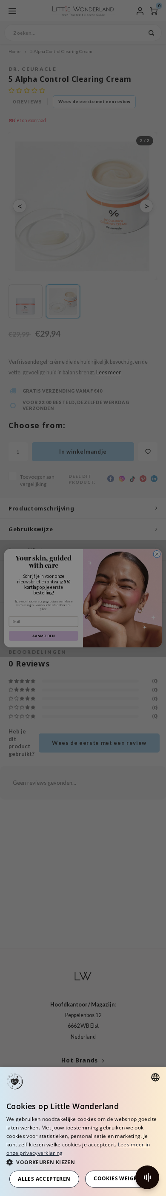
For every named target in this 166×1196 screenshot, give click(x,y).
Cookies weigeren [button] (121, 1178)
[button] (83, 1162)
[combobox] (155, 1077)
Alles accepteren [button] (44, 1178)
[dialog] (83, 1131)
